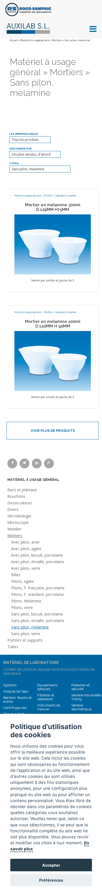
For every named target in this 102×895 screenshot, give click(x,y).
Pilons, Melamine (26, 600)
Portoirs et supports (25, 640)
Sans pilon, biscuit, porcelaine (37, 614)
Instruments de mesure (48, 707)
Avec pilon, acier (25, 542)
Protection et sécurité (80, 687)
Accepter (51, 865)
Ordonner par (20, 148)
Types (14, 163)
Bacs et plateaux (22, 489)
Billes (15, 574)
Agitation (10, 685)
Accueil (14, 40)
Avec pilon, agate (26, 548)
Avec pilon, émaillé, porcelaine (37, 561)
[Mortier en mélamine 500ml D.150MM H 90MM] (52, 360)
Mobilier (14, 529)
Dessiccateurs (19, 502)
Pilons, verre (22, 607)
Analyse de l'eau (16, 691)
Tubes (12, 646)
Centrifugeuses (15, 708)
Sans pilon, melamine (65, 195)
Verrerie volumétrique (81, 707)
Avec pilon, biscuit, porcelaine (37, 555)
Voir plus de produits (53, 431)
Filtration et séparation (45, 697)
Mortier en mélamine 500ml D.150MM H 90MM (52, 323)
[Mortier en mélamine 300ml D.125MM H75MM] (52, 244)
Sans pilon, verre (25, 633)
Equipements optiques (47, 687)
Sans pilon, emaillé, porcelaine (37, 620)
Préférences (51, 880)
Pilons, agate (22, 581)
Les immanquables (23, 133)
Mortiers (57, 40)
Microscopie (18, 522)
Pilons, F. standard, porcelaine (37, 594)
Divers (12, 509)
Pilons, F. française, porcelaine (37, 587)
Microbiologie (19, 515)
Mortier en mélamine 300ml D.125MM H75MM (52, 207)
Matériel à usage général (35, 40)
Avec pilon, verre (25, 568)
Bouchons (16, 496)
